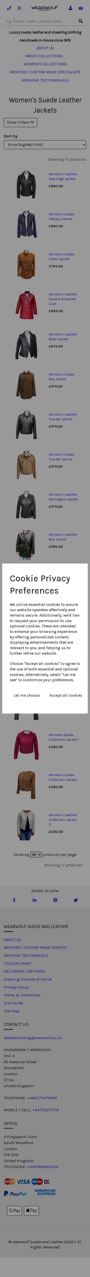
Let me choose (27, 695)
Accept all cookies (66, 695)
